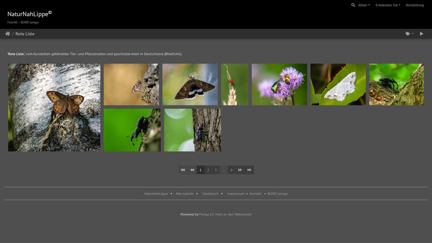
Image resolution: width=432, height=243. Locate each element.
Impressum (235, 193)
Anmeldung (415, 5)
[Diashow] (421, 33)
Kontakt (255, 193)
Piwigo (204, 214)
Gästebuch (210, 193)
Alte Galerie (185, 193)
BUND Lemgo (278, 193)
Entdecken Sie (387, 5)
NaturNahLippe (156, 193)
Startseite (7, 33)
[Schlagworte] (410, 33)
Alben (362, 5)
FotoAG (12, 22)
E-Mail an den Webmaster (232, 214)
